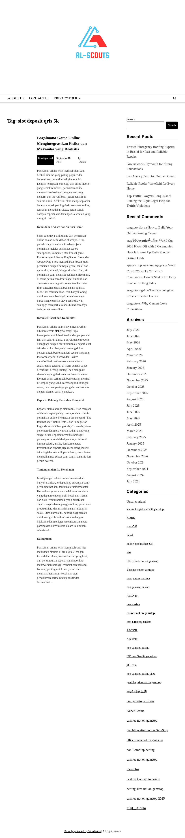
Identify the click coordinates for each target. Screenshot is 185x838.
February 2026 (136, 361)
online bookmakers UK (140, 543)
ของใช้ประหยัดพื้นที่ (141, 240)
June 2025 (133, 412)
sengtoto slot (135, 227)
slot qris (59, 330)
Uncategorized (45, 158)
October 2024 (136, 462)
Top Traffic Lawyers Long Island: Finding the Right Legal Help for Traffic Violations (149, 200)
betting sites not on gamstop (145, 789)
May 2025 (133, 418)
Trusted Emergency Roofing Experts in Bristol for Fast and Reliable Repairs (151, 151)
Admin (82, 162)
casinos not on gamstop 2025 (146, 798)
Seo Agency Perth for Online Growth (151, 176)
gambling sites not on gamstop (144, 682)
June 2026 (133, 336)
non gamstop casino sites (141, 673)
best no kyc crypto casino (143, 779)
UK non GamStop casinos (142, 656)
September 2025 (137, 393)
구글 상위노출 (137, 691)
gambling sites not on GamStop (147, 730)
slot (129, 552)
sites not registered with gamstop (145, 509)
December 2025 (137, 374)
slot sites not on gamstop (140, 569)
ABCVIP (132, 595)
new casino (133, 604)
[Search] (174, 98)
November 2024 (137, 456)
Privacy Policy (67, 98)
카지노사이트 (136, 808)
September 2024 (137, 469)
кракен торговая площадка (145, 265)
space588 (132, 526)
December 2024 (137, 450)
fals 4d (130, 535)
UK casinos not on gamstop (142, 561)
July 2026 (133, 330)
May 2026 (133, 342)
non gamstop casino (138, 587)
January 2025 (135, 443)
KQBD (131, 517)
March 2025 (135, 431)
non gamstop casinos (138, 578)
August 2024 (135, 475)
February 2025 (136, 437)
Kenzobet (133, 769)
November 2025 (137, 380)
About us (16, 98)
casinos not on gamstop (141, 613)
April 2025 (134, 424)
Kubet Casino (136, 711)
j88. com (132, 665)
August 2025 (135, 399)
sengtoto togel (136, 290)
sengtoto (132, 303)
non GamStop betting (141, 750)
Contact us (39, 98)
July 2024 (133, 481)
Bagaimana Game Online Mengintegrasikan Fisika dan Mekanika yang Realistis (62, 143)
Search (131, 119)
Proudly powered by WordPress (82, 831)
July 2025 (133, 405)
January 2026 (135, 367)
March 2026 (135, 355)
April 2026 (134, 349)
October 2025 (136, 386)
